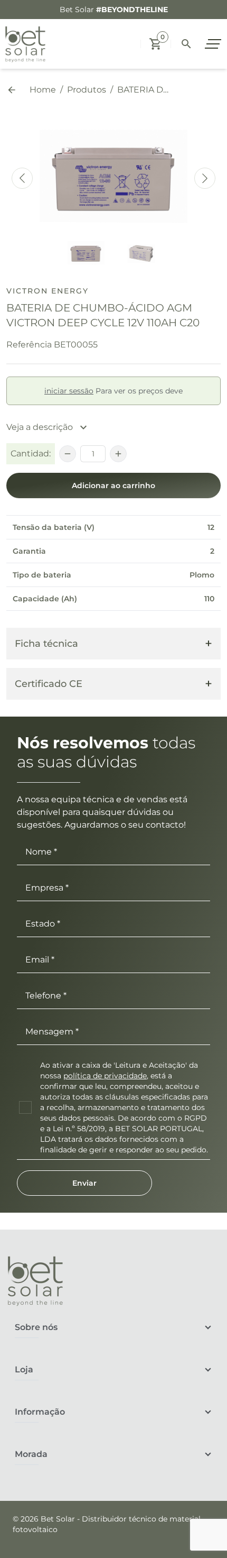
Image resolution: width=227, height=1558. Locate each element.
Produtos (86, 90)
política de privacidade (105, 1075)
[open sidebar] (214, 44)
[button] (155, 44)
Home (43, 90)
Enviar (84, 1183)
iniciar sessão (68, 391)
